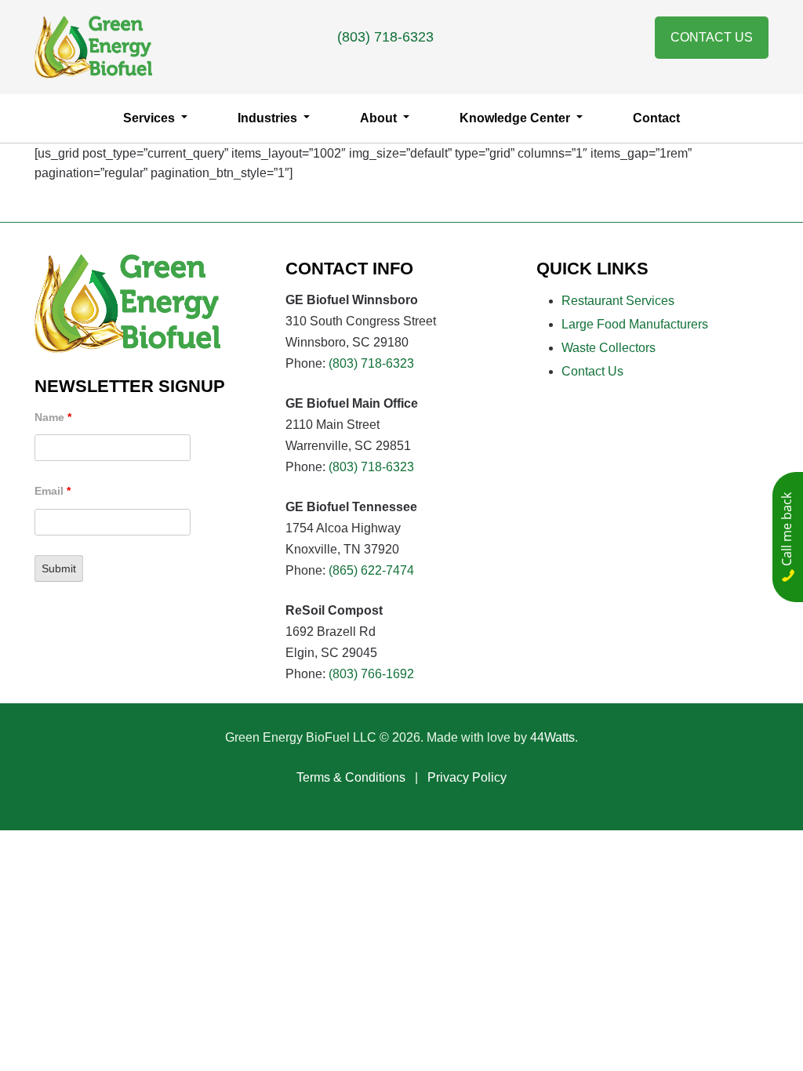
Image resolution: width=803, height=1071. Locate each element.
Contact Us (711, 37)
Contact (656, 118)
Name (53, 417)
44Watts (552, 737)
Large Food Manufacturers (634, 324)
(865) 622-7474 (371, 570)
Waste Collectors (608, 347)
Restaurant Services (617, 300)
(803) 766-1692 (371, 674)
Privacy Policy (467, 777)
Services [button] (150, 118)
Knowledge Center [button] (516, 118)
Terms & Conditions (350, 777)
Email (53, 491)
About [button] (380, 118)
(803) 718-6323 (385, 37)
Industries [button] (269, 118)
